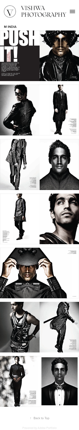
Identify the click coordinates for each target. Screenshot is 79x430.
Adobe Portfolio (47, 428)
